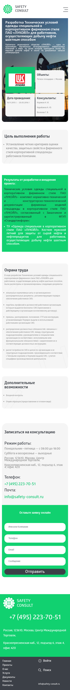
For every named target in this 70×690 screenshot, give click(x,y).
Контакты (7, 685)
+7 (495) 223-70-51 (20, 484)
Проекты (7, 665)
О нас (5, 669)
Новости (7, 681)
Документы (8, 677)
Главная (6, 661)
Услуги (6, 673)
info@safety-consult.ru (23, 497)
